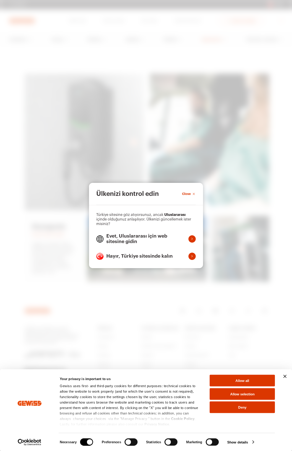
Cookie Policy (183, 419)
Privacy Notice (156, 424)
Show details (237, 442)
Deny (242, 407)
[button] (146, 238)
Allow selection (242, 394)
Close (186, 193)
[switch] (131, 442)
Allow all (242, 381)
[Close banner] (285, 376)
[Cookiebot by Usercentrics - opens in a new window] (30, 442)
